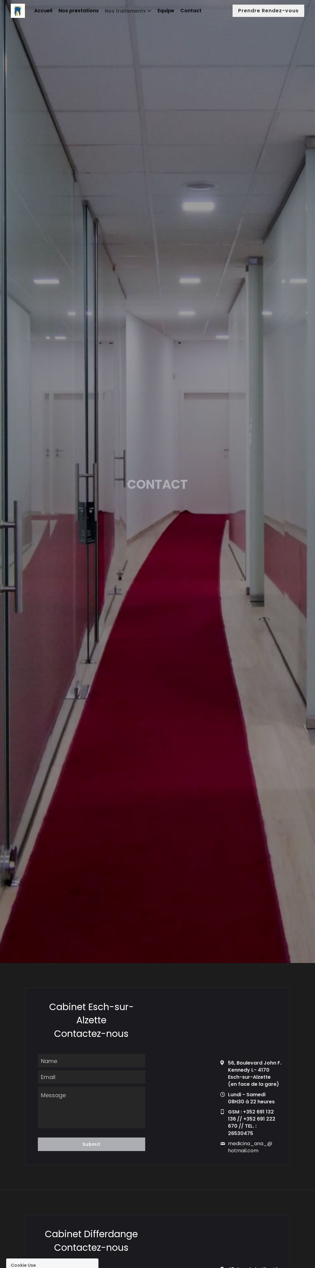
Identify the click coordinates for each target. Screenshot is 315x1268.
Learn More (72, 1244)
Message (53, 1095)
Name (49, 1061)
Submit (91, 1144)
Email (48, 1077)
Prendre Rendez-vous (268, 10)
